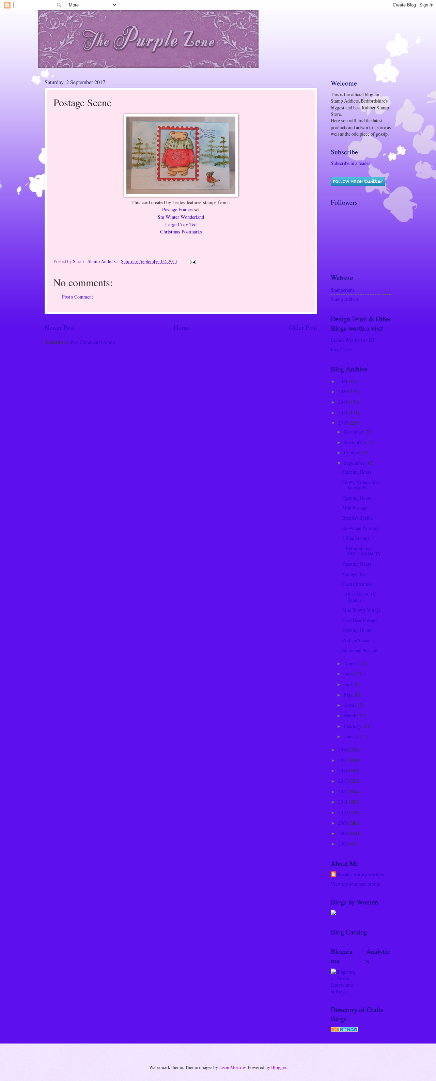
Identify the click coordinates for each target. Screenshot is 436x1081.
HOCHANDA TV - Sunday (360, 597)
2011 (343, 801)
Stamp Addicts (345, 299)
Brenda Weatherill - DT (353, 340)
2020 (343, 391)
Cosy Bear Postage (359, 620)
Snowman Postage (359, 650)
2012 (343, 791)
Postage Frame (176, 209)
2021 (343, 381)
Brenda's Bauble (357, 518)
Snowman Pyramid (360, 528)
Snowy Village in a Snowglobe (360, 485)
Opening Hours (356, 472)
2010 (343, 812)
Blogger (278, 1067)
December (354, 431)
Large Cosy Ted (181, 224)
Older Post (303, 327)
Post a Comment (77, 296)
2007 (343, 843)
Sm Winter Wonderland (181, 217)
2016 (343, 749)
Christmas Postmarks (181, 231)
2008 (343, 833)
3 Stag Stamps (355, 538)
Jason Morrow (232, 1067)
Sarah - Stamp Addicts (361, 874)
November (354, 442)
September (354, 463)
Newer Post (60, 327)
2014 (343, 770)
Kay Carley (341, 349)
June (349, 684)
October (352, 452)
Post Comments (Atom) (93, 342)
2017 (343, 423)
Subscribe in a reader (350, 163)
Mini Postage (354, 507)
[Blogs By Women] (333, 913)
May (349, 694)
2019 (343, 402)
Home (182, 327)
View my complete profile (355, 884)
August (351, 663)
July (348, 673)
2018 (343, 412)
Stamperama (343, 290)
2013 (343, 781)
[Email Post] (193, 261)
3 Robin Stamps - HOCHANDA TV (361, 551)
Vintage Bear (354, 574)
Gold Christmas (357, 584)
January (352, 736)
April (349, 705)
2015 (343, 760)
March (350, 715)
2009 (343, 823)
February (353, 726)
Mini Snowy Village (361, 610)
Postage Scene (355, 640)
